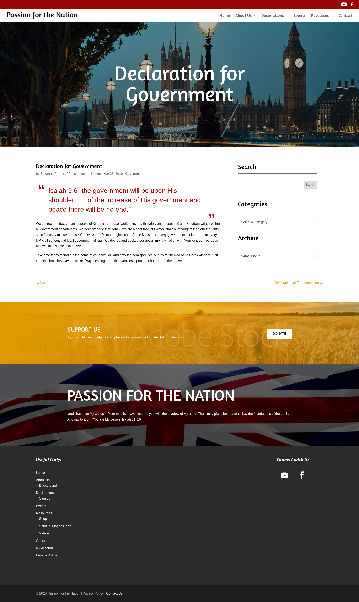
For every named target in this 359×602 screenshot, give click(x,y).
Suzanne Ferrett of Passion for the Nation (70, 173)
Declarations (272, 16)
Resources (320, 16)
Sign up (44, 498)
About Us (243, 16)
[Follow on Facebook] (301, 475)
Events (300, 16)
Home (225, 16)
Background (48, 485)
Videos (44, 533)
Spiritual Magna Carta (55, 526)
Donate (279, 333)
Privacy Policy (46, 555)
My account (44, 548)
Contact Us (114, 593)
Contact (345, 16)
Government (134, 173)
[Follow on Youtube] (284, 475)
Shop (43, 519)
